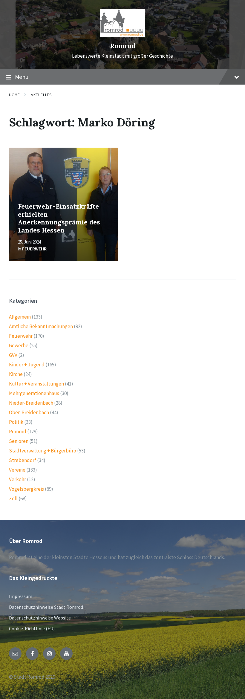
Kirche (16, 374)
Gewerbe (18, 345)
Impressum (20, 596)
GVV (13, 355)
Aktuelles (41, 94)
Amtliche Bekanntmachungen (41, 326)
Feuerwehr (34, 249)
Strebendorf (22, 460)
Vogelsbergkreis (26, 489)
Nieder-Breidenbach (31, 403)
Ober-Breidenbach (29, 412)
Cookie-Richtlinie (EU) (32, 628)
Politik (16, 422)
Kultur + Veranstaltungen (36, 383)
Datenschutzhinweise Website (40, 618)
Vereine (17, 469)
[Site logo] (122, 35)
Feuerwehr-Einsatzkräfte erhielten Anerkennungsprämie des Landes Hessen (59, 218)
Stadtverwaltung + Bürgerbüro (42, 450)
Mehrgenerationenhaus (34, 393)
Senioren (18, 441)
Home (14, 94)
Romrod (122, 46)
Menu (21, 76)
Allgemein (20, 316)
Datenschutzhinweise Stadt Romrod (46, 607)
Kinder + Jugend (27, 364)
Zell (13, 498)
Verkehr (17, 479)
